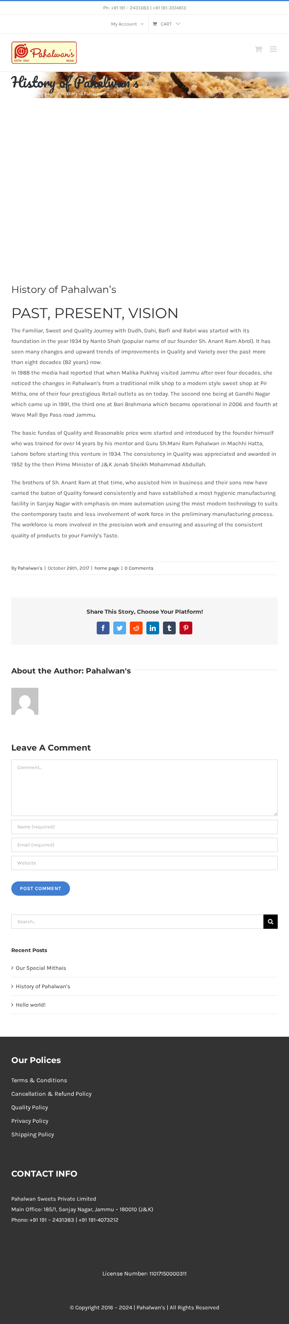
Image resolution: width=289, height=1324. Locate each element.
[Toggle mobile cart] (258, 49)
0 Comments (139, 568)
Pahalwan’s (151, 1307)
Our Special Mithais (41, 968)
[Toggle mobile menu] (274, 49)
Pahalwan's (30, 568)
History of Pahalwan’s (43, 986)
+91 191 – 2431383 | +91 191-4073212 (74, 1219)
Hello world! (31, 1004)
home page (106, 568)
